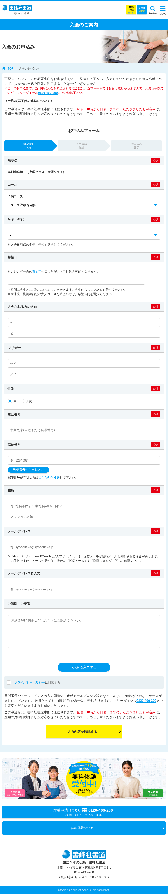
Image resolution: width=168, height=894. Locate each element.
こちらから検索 (49, 477)
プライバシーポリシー (29, 682)
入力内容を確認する (82, 731)
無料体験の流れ (82, 828)
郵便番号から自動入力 (28, 469)
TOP (11, 68)
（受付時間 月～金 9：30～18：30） (84, 874)
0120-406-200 (48, 92)
